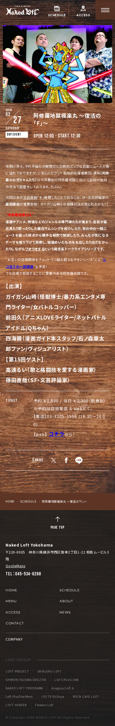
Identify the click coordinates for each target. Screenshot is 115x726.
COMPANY (14, 639)
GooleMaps (15, 565)
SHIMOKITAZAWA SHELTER (26, 679)
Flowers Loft (44, 705)
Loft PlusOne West (19, 696)
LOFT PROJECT (17, 671)
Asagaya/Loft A (62, 688)
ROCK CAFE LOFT (86, 696)
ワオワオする (35, 248)
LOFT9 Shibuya (52, 696)
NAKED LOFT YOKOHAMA (24, 688)
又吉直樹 (30, 197)
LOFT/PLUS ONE (66, 679)
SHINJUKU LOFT (49, 671)
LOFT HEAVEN (16, 705)
